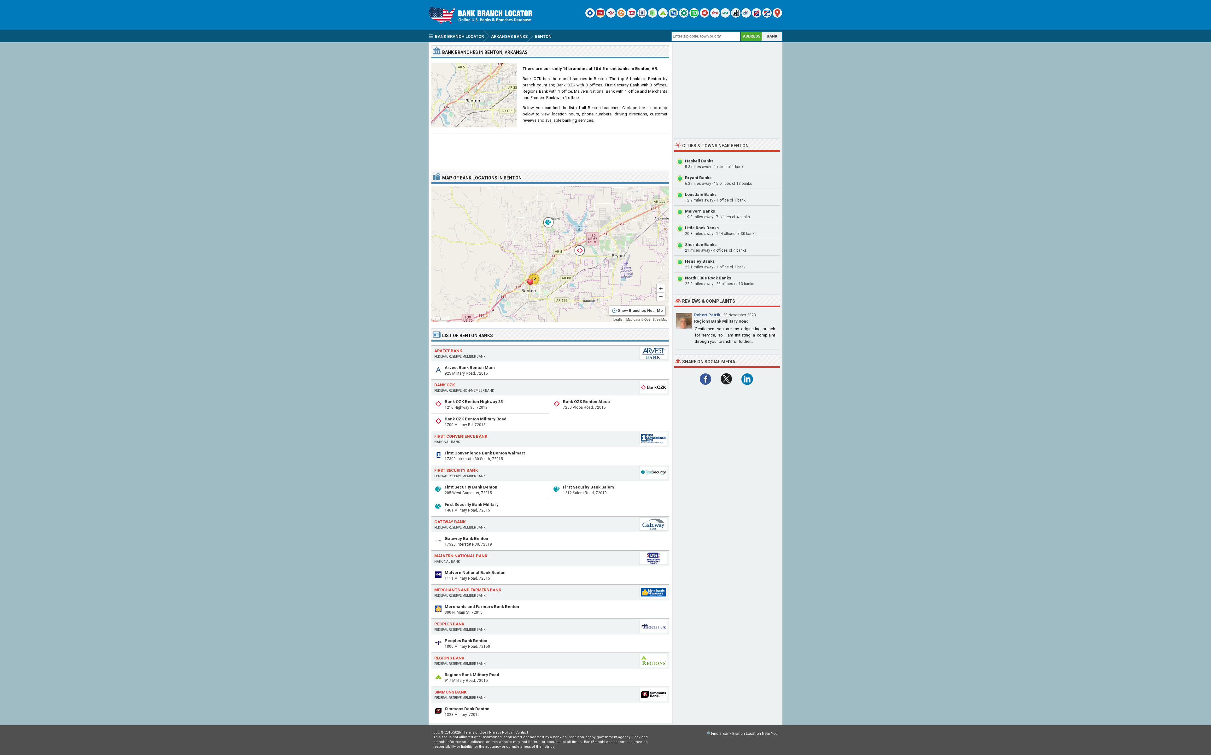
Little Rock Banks (702, 227)
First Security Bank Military (472, 504)
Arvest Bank (448, 350)
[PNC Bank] (621, 16)
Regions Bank (449, 658)
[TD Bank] (694, 16)
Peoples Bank (449, 624)
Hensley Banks (700, 261)
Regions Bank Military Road (472, 674)
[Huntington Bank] (652, 16)
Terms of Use (475, 732)
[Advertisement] (550, 149)
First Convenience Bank (460, 436)
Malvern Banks (700, 211)
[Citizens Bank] (683, 16)
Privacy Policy (500, 732)
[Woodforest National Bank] (735, 16)
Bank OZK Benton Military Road (475, 419)
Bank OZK (444, 385)
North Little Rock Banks (708, 278)
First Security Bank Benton (471, 487)
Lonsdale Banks (701, 194)
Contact (521, 732)
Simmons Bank (450, 692)
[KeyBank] (715, 16)
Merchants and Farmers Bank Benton (482, 606)
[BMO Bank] (704, 16)
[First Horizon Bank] (767, 16)
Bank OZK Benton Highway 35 (474, 401)
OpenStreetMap (656, 319)
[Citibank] (746, 16)
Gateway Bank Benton (466, 538)
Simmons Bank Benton (467, 708)
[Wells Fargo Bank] (600, 16)
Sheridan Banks (701, 244)
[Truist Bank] (642, 16)
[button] (530, 285)
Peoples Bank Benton (466, 640)
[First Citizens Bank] (756, 16)
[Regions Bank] (663, 16)
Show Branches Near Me (640, 310)
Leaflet (618, 319)
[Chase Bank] (590, 16)
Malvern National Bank (460, 555)
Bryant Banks (698, 177)
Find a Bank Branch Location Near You (744, 733)
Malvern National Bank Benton (475, 572)
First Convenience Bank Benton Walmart (485, 453)
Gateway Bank (449, 521)
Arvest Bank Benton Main (470, 367)
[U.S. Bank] (631, 16)
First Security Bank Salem (588, 487)
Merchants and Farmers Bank (467, 590)
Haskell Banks (699, 161)
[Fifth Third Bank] (673, 16)
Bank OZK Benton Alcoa (586, 401)
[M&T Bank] (725, 16)
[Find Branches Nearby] (777, 16)
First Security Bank (456, 470)
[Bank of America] (611, 16)
